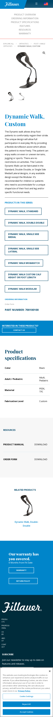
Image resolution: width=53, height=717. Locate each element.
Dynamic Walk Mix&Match (24, 263)
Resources (25, 29)
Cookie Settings (26, 696)
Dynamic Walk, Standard (23, 211)
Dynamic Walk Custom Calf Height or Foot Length (24, 276)
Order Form (9, 304)
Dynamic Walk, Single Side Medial (23, 236)
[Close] (50, 671)
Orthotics (24, 43)
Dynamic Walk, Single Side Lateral (23, 250)
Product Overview (25, 14)
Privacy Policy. (24, 691)
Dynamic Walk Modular (22, 288)
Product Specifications (25, 22)
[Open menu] (36, 3)
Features (25, 25)
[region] (26, 692)
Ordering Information (24, 18)
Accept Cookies (26, 712)
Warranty (25, 33)
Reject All (26, 704)
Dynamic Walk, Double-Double (26, 222)
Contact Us (19, 330)
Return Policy (23, 581)
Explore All (8, 43)
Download (40, 444)
